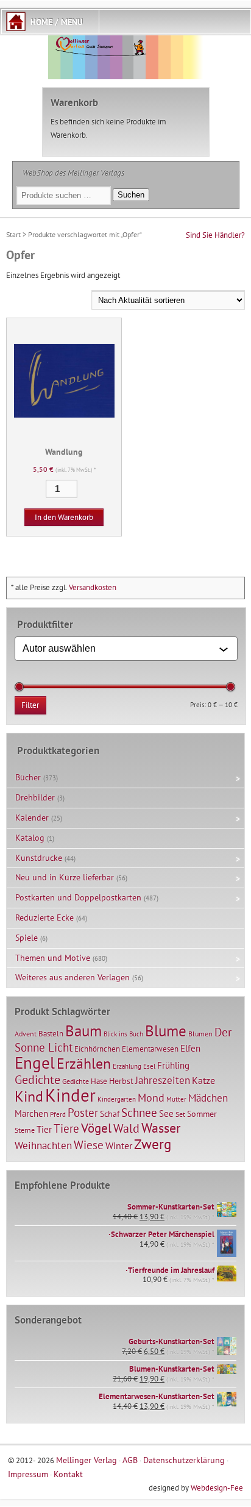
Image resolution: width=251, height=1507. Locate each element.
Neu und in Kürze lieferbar (64, 877)
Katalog (29, 837)
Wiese (89, 1145)
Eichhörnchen (97, 1048)
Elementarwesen (150, 1048)
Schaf (109, 1113)
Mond (151, 1097)
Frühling (173, 1065)
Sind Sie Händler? (215, 235)
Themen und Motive (52, 957)
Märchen (31, 1113)
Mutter (176, 1099)
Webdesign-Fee (217, 1488)
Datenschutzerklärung (184, 1460)
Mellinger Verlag (86, 1460)
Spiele (26, 937)
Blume (165, 1031)
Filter (30, 705)
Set (180, 1114)
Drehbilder (35, 797)
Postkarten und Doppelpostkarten (78, 897)
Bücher (28, 777)
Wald (126, 1128)
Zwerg (152, 1144)
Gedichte (37, 1079)
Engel (35, 1062)
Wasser (160, 1127)
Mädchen (208, 1098)
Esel (149, 1066)
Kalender (32, 817)
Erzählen (84, 1063)
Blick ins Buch (123, 1034)
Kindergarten (116, 1099)
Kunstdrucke (38, 857)
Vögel (96, 1127)
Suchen (131, 194)
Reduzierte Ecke (44, 917)
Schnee (139, 1112)
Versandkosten (92, 587)
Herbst (121, 1080)
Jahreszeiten (162, 1080)
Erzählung (127, 1066)
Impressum (28, 1474)
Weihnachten (43, 1145)
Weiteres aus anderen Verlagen (72, 977)
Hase (99, 1080)
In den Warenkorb (64, 517)
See (166, 1113)
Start (13, 234)
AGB (130, 1460)
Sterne (25, 1130)
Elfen (190, 1048)
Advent (26, 1033)
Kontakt (68, 1474)
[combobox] (121, 648)
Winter (118, 1145)
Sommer (202, 1113)
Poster (83, 1112)
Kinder (70, 1094)
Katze (203, 1080)
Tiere (66, 1128)
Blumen (200, 1033)
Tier (44, 1129)
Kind (29, 1096)
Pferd (58, 1114)
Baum (83, 1031)
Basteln (50, 1033)
